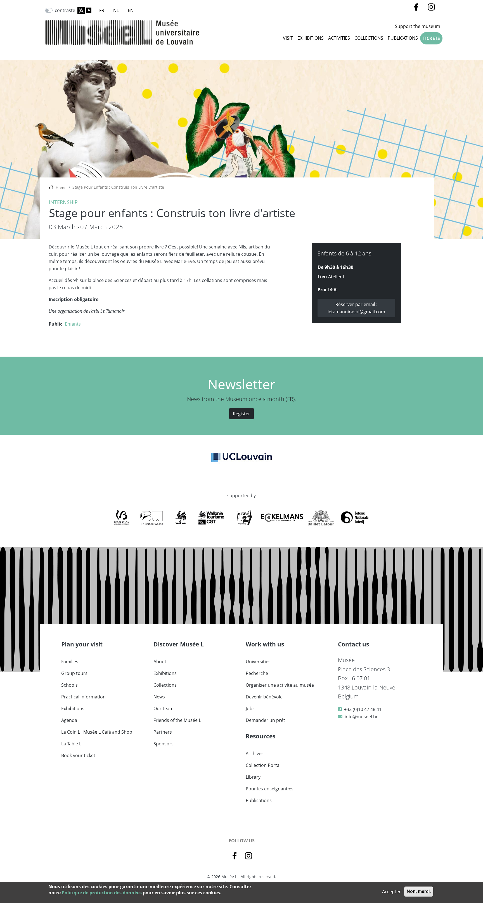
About (159, 661)
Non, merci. (419, 891)
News (159, 697)
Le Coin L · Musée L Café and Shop (96, 732)
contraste (65, 10)
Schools (69, 685)
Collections (165, 685)
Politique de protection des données (102, 893)
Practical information (83, 697)
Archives (255, 753)
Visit (288, 38)
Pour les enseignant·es (269, 789)
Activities (339, 38)
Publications (403, 38)
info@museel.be (361, 717)
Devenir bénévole (264, 697)
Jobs (250, 708)
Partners (162, 732)
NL (116, 10)
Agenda (69, 720)
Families (69, 661)
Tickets (431, 38)
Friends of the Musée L (177, 720)
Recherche (257, 673)
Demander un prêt (265, 720)
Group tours (74, 673)
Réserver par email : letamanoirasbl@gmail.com (356, 308)
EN (131, 10)
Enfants (73, 324)
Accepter (391, 891)
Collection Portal (263, 765)
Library (253, 777)
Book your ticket (78, 755)
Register (241, 414)
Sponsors (163, 744)
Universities (258, 661)
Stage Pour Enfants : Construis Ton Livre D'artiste (118, 187)
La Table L (71, 744)
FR (101, 10)
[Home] (122, 32)
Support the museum (417, 26)
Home (61, 187)
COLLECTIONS (368, 38)
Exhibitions (310, 38)
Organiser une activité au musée (280, 685)
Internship (63, 202)
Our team (163, 708)
